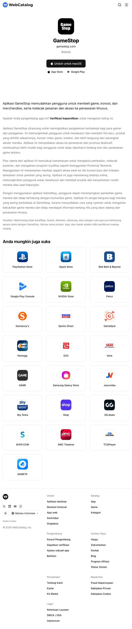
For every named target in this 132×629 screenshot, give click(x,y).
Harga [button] (94, 539)
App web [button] (52, 512)
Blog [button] (93, 555)
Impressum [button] (53, 620)
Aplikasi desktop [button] (57, 501)
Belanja (66, 52)
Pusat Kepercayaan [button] (102, 582)
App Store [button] (57, 71)
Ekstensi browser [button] (57, 507)
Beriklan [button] (51, 555)
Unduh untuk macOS (67, 63)
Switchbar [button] (53, 518)
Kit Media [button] (52, 593)
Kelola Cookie (9, 521)
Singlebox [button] (52, 523)
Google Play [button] (78, 71)
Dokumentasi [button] (98, 544)
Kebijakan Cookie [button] (101, 593)
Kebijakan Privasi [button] (101, 588)
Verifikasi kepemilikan (64, 118)
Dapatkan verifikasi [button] (58, 544)
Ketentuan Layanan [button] (58, 609)
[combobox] (25, 513)
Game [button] (94, 507)
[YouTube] (15, 506)
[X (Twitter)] (4, 506)
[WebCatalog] (5, 496)
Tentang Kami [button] (55, 582)
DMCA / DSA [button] (54, 615)
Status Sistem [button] (99, 566)
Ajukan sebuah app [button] (58, 550)
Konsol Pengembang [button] (58, 539)
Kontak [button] (95, 550)
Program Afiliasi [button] (100, 561)
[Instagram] (20, 506)
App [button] (93, 501)
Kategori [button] (96, 512)
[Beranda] (18, 5)
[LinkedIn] (9, 506)
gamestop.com (66, 46)
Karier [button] (50, 588)
